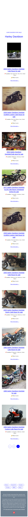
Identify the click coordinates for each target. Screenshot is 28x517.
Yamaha (20, 484)
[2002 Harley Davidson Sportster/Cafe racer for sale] (14, 149)
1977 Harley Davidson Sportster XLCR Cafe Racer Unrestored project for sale (14, 190)
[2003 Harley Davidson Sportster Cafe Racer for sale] (14, 66)
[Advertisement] (14, 15)
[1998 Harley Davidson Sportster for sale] (14, 389)
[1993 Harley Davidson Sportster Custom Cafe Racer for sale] (14, 424)
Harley (20, 487)
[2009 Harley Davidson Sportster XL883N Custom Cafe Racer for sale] (14, 110)
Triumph (7, 487)
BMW (14, 487)
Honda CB (13, 484)
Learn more (22, 507)
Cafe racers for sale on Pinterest (19, 509)
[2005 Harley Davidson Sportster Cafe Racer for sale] (14, 270)
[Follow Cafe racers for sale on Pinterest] (14, 513)
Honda (6, 484)
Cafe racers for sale (14, 32)
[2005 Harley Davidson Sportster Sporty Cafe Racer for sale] (14, 308)
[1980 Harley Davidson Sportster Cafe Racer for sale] (14, 345)
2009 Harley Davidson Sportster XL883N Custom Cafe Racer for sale (14, 115)
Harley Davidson (14, 36)
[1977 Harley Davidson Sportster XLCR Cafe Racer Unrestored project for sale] (14, 185)
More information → (15, 80)
